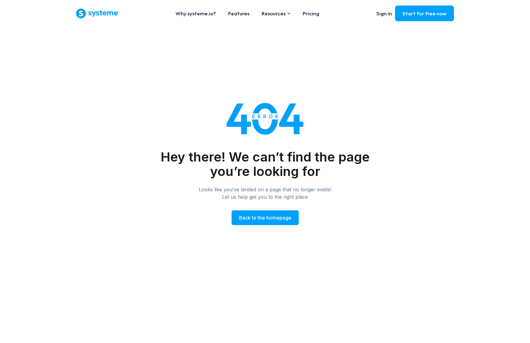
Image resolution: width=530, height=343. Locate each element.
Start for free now (424, 13)
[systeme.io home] (97, 13)
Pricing (311, 13)
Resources (274, 13)
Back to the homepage (265, 218)
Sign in (384, 13)
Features (238, 13)
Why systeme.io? (195, 13)
